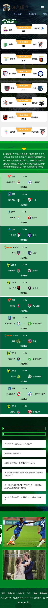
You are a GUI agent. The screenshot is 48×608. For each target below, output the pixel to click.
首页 (3, 593)
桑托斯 (35, 271)
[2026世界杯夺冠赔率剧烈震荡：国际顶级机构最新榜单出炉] (24, 564)
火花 (34, 341)
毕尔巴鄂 (36, 306)
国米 (34, 235)
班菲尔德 (11, 200)
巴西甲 (13, 265)
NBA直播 (32, 14)
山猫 (35, 253)
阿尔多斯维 (37, 323)
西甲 (13, 177)
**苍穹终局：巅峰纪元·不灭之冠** (18, 444)
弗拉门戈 (12, 288)
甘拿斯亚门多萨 (39, 394)
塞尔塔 (12, 306)
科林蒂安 (11, 271)
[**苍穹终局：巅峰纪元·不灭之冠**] (3, 428)
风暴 (13, 341)
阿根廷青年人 (10, 323)
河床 (34, 200)
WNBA (16, 247)
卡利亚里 (12, 235)
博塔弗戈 (36, 288)
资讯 (29, 593)
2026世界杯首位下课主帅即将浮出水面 (19, 463)
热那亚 (35, 218)
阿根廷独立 (10, 394)
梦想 (14, 253)
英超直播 (18, 14)
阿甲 (13, 194)
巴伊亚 (12, 412)
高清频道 (24, 187)
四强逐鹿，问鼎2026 (12, 453)
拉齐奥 (12, 218)
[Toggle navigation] (42, 7)
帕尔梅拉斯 (37, 376)
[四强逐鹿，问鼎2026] (3, 434)
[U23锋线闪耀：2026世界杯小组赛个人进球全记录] (24, 532)
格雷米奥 (11, 359)
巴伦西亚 (36, 182)
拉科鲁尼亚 (10, 182)
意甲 (13, 212)
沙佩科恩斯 (37, 359)
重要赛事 (43, 593)
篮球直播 (20, 593)
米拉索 (13, 376)
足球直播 (11, 593)
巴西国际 (36, 412)
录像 (35, 593)
